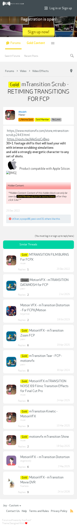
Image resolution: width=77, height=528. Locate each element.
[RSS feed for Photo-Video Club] (71, 511)
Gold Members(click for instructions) (36, 196)
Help (24, 511)
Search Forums (12, 56)
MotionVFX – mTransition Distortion (45, 457)
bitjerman (25, 314)
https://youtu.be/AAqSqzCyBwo (28, 139)
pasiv (34, 218)
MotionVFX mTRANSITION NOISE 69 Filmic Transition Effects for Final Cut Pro (44, 386)
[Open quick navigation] (71, 71)
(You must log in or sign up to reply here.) (54, 236)
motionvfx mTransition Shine (49, 437)
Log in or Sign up (60, 8)
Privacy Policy (59, 511)
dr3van (15, 218)
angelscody (25, 461)
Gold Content (36, 43)
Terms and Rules (39, 511)
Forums (15, 43)
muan (22, 112)
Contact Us (13, 511)
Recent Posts (31, 56)
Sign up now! (38, 32)
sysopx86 (25, 218)
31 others (46, 218)
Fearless (24, 486)
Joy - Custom (11, 505)
